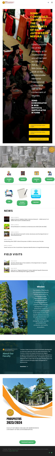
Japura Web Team (13, 451)
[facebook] (49, 453)
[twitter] (51, 453)
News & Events (15, 217)
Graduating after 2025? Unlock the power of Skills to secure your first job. (24, 241)
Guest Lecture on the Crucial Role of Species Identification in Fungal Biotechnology (26, 247)
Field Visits (14, 261)
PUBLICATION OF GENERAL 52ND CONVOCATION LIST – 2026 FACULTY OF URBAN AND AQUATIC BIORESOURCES (30, 220)
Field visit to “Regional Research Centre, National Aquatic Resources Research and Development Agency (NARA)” (29, 270)
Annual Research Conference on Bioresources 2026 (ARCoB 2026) (29, 226)
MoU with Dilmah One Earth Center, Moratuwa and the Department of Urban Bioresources (29, 234)
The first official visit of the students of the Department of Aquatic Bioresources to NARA (29, 263)
